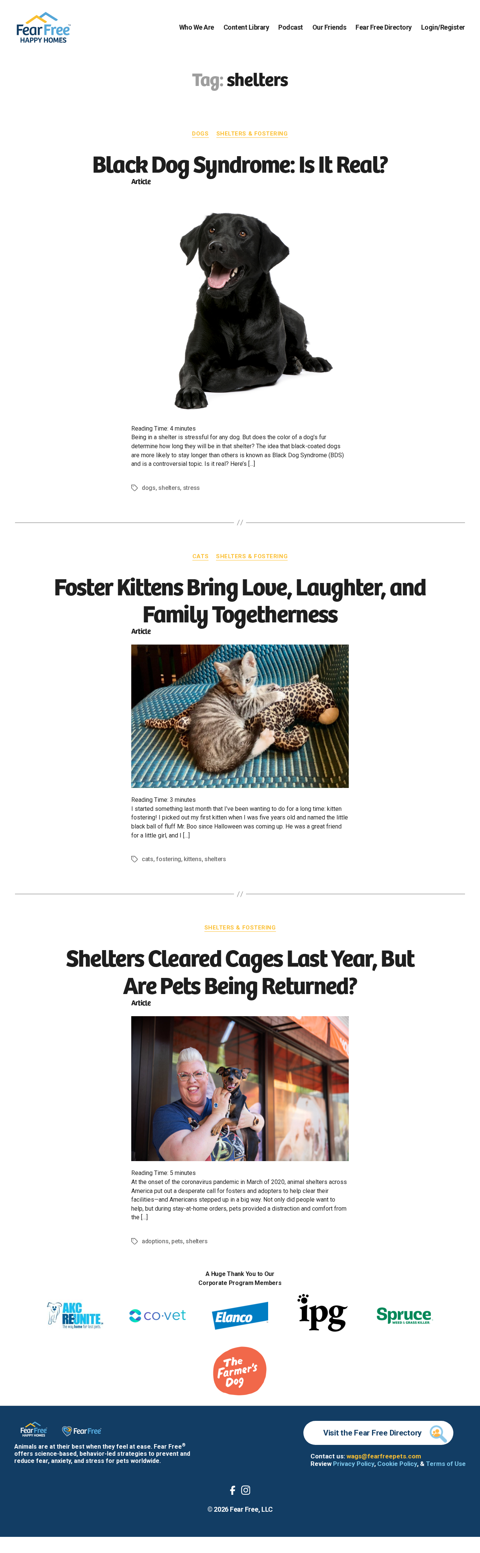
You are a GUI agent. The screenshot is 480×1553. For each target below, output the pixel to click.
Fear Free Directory (384, 27)
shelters (169, 487)
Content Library (246, 27)
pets (177, 1241)
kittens (192, 859)
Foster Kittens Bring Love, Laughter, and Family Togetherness (240, 599)
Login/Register (443, 27)
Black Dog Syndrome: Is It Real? (240, 162)
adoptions (155, 1241)
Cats (200, 556)
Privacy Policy (353, 1463)
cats (147, 859)
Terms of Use (446, 1463)
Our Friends (329, 27)
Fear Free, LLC (251, 1509)
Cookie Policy (397, 1463)
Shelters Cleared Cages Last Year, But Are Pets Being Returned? (240, 970)
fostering (168, 859)
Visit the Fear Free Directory (372, 1432)
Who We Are (196, 27)
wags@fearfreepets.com (383, 1456)
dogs (149, 487)
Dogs (200, 133)
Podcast (290, 27)
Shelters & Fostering (252, 133)
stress (191, 487)
